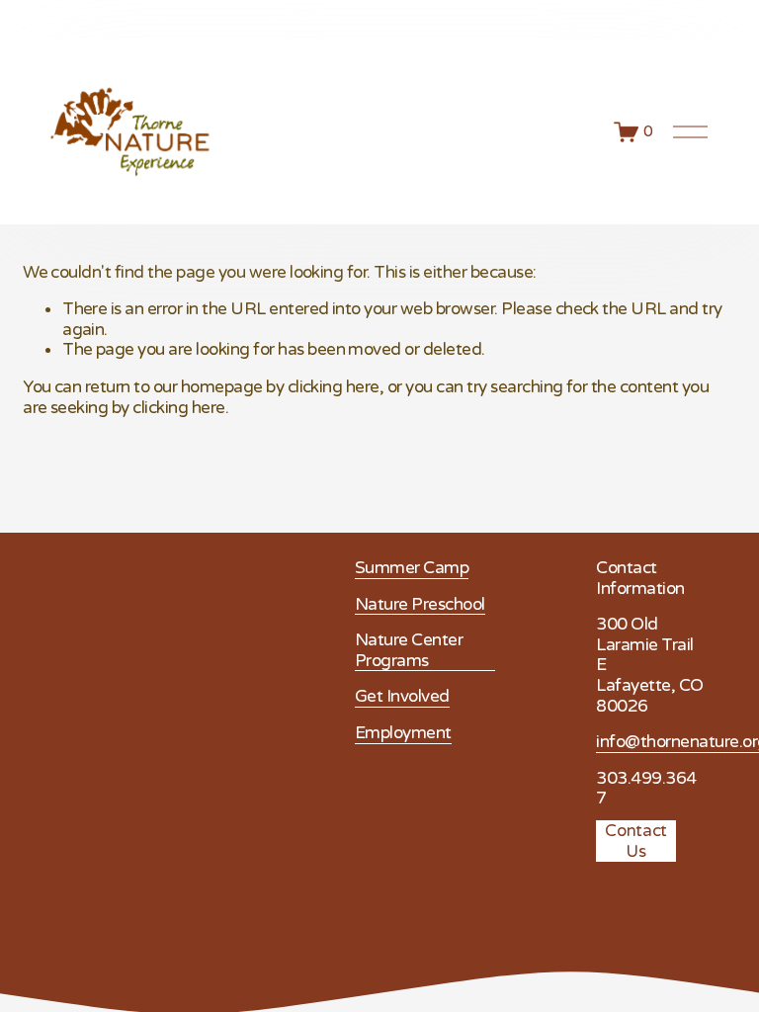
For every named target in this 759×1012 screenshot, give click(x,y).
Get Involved (402, 697)
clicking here (334, 387)
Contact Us (636, 841)
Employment (403, 733)
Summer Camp (411, 568)
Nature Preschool (420, 605)
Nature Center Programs (409, 651)
